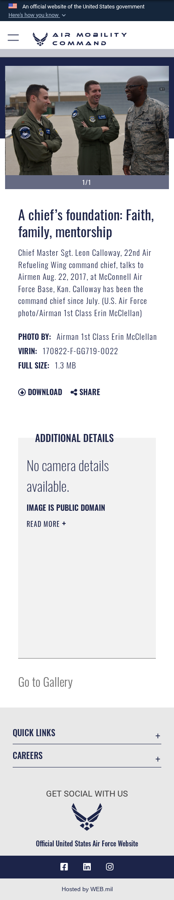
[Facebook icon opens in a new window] (64, 867)
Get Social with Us (87, 794)
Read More (44, 524)
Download (44, 391)
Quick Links (34, 733)
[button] (38, 15)
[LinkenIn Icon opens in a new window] (87, 867)
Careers (28, 755)
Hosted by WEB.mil (87, 889)
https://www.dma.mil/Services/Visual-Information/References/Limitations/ (78, 642)
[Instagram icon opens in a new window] (109, 867)
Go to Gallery (45, 681)
